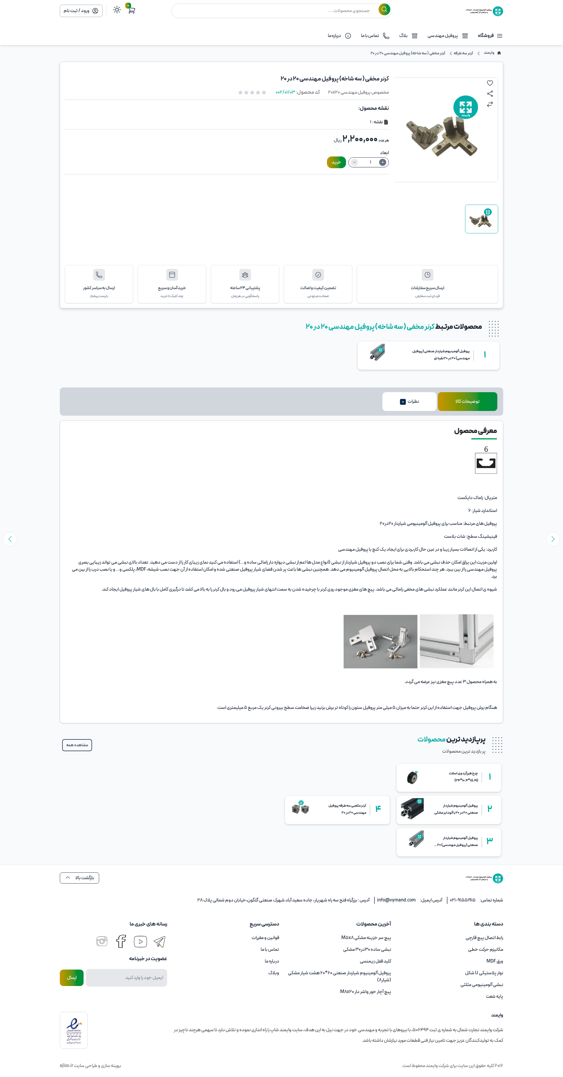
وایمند (431, 1065)
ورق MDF (494, 961)
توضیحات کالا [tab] (467, 401)
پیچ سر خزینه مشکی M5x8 (366, 937)
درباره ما (272, 961)
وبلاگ (273, 973)
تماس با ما (270, 949)
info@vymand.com (396, 900)
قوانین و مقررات (265, 937)
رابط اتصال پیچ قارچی (484, 937)
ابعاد (384, 152)
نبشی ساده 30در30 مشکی (367, 949)
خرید (336, 162)
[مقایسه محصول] (490, 104)
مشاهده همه (77, 745)
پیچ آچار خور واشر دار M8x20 (365, 991)
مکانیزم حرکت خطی (485, 949)
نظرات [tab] (410, 401)
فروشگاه (486, 35)
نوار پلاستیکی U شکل (484, 973)
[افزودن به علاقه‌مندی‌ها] (490, 83)
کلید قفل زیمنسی (375, 961)
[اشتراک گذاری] (490, 93)
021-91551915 (463, 900)
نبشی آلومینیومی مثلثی (481, 984)
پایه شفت (494, 996)
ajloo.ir (66, 1065)
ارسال (72, 977)
